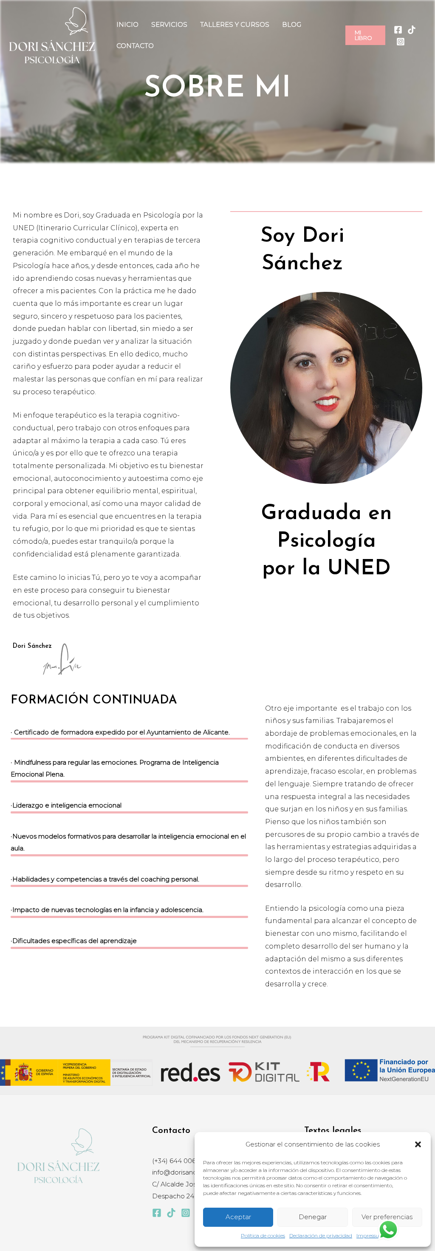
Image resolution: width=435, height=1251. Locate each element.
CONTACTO (135, 46)
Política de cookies (263, 1235)
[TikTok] (411, 29)
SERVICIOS (169, 24)
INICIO (127, 24)
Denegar (313, 1217)
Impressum (370, 1235)
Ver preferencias (387, 1217)
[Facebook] (398, 29)
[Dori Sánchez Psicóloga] (51, 35)
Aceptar (238, 1217)
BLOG (291, 24)
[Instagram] (400, 41)
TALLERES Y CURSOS (234, 24)
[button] (418, 1144)
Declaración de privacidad (320, 1235)
